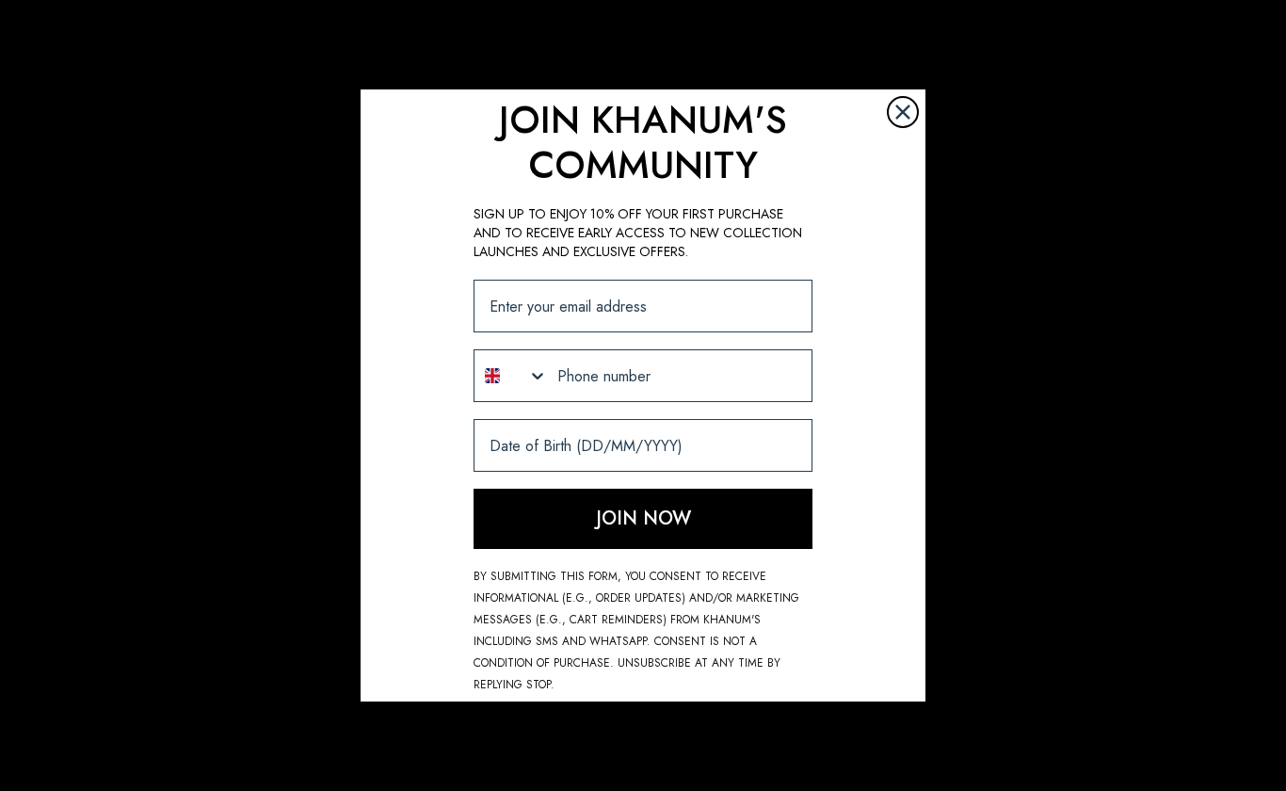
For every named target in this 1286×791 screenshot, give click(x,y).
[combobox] (511, 375)
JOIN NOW (643, 518)
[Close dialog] (903, 112)
